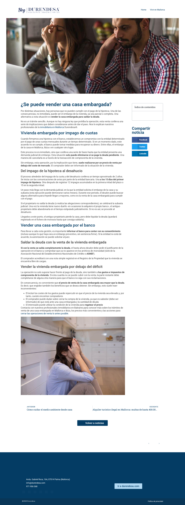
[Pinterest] (46, 492)
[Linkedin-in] (40, 492)
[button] (159, 107)
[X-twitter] (29, 492)
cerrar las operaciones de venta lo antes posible (44, 313)
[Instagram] (52, 492)
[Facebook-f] (23, 492)
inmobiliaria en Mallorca (52, 127)
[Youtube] (35, 492)
